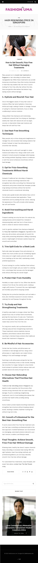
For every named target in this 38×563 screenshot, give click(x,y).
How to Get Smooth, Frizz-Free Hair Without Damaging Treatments (19, 65)
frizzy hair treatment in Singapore (14, 232)
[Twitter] (27, 471)
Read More (10, 471)
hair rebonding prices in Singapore (19, 386)
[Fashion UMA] (19, 9)
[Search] (35, 2)
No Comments (25, 70)
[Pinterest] (29, 471)
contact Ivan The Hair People (23, 464)
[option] (19, 516)
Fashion (19, 59)
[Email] (32, 471)
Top (19, 559)
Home (10, 26)
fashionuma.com (29, 553)
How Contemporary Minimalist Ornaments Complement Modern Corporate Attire (19, 527)
